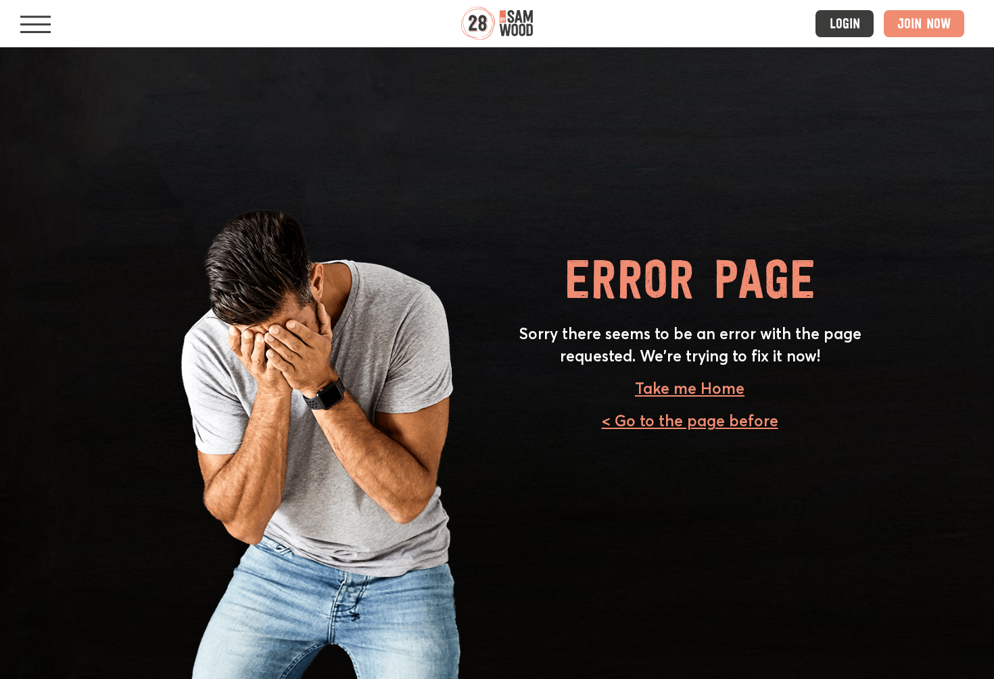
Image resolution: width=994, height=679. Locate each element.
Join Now (924, 23)
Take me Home (689, 388)
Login (845, 23)
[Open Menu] (35, 23)
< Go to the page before (690, 420)
